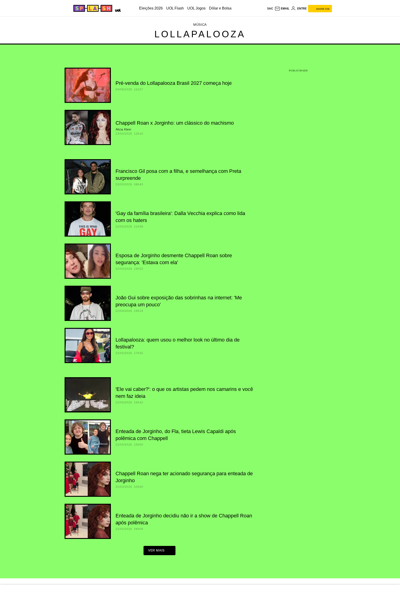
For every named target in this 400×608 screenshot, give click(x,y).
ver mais (156, 550)
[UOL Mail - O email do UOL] (282, 8)
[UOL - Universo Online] (117, 10)
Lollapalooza (200, 34)
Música (200, 24)
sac (270, 8)
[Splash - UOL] (92, 8)
